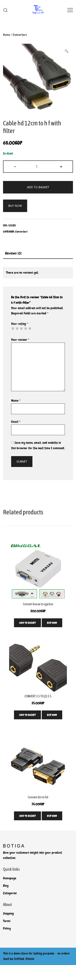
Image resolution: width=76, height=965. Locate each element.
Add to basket (38, 187)
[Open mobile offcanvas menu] (70, 10)
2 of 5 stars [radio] (17, 328)
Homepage (9, 878)
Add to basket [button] (27, 623)
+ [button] (61, 166)
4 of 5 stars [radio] (25, 328)
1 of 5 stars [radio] (12, 328)
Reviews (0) (13, 253)
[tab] (38, 253)
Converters (20, 35)
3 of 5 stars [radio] (21, 328)
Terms (6, 921)
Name (16, 400)
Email (15, 422)
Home (6, 35)
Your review (20, 340)
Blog (6, 886)
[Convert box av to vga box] (38, 571)
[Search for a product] (5, 10)
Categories (10, 893)
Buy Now (15, 205)
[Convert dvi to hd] (38, 764)
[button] (66, 51)
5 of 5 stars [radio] (29, 328)
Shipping (8, 913)
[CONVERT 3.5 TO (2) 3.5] (38, 667)
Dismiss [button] (30, 959)
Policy (7, 928)
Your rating (19, 324)
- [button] (15, 166)
